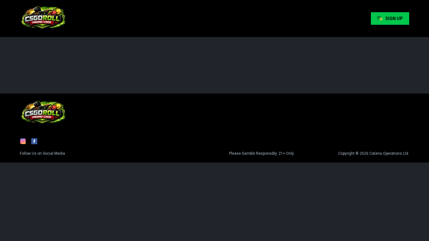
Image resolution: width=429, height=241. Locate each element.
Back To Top (383, 56)
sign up (394, 18)
